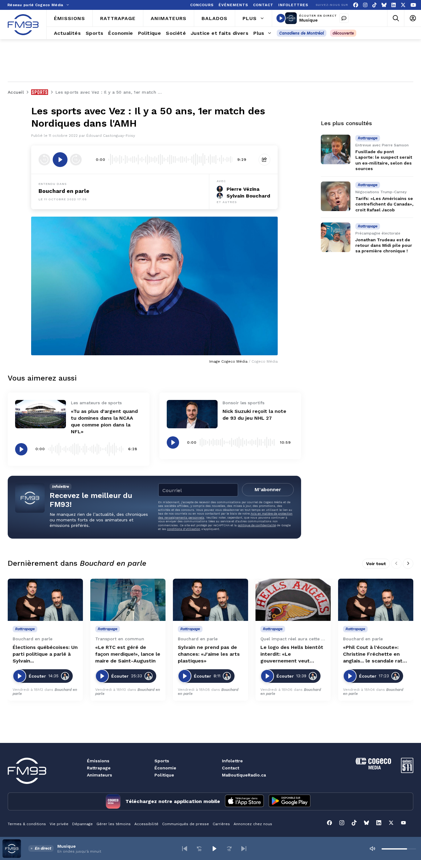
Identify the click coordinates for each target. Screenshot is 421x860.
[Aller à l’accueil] (23, 24)
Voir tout (376, 563)
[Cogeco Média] (373, 768)
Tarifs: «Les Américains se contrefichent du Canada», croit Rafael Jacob (384, 204)
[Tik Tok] (374, 5)
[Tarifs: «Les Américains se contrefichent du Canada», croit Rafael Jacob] (335, 196)
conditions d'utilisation (183, 529)
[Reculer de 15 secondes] (44, 159)
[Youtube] (413, 5)
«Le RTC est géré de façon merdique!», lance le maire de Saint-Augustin (127, 654)
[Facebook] (355, 5)
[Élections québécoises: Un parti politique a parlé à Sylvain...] (45, 600)
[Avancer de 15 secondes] (76, 159)
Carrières (221, 824)
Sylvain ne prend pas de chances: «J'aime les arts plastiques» (209, 654)
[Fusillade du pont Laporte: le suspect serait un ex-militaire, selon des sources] (335, 149)
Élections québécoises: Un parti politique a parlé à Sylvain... (45, 654)
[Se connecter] (412, 18)
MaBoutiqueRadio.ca (244, 774)
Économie (165, 767)
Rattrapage (99, 767)
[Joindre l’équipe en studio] (344, 18)
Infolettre (232, 760)
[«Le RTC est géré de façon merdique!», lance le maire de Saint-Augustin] (128, 600)
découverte (343, 33)
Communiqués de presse (185, 824)
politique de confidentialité (257, 525)
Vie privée (59, 824)
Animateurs (99, 774)
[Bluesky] (384, 5)
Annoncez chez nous (253, 824)
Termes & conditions (27, 824)
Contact (230, 767)
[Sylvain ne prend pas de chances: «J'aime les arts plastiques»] (210, 600)
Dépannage (82, 824)
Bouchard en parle (64, 191)
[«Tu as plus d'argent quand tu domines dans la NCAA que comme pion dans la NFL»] (40, 414)
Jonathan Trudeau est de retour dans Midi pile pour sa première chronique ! (383, 245)
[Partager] (264, 159)
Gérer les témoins (113, 824)
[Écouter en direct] (281, 18)
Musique (308, 20)
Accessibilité (146, 824)
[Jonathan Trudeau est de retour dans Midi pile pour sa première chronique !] (335, 237)
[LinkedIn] (393, 5)
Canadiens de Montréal (301, 33)
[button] (184, 848)
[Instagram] (365, 5)
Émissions (98, 760)
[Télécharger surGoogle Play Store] (289, 801)
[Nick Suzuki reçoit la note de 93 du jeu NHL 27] (192, 414)
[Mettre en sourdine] (372, 848)
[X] (403, 5)
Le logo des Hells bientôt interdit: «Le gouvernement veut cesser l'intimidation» (291, 654)
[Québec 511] (407, 771)
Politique (164, 774)
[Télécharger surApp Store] (244, 801)
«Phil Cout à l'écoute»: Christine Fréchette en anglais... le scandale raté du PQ (374, 654)
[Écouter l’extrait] (60, 159)
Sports (161, 760)
